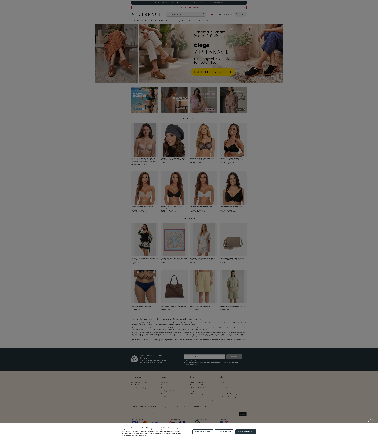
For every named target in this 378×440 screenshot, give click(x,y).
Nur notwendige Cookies (202, 431)
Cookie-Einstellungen (224, 431)
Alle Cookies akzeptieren (245, 431)
